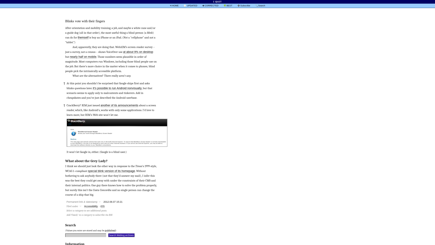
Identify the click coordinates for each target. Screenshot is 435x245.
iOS (102, 206)
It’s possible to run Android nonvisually (117, 88)
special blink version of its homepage (111, 171)
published (110, 230)
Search (261, 5)
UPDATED (192, 5)
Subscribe (245, 5)
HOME (175, 5)
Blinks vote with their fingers (85, 21)
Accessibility (91, 206)
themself (83, 37)
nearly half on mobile (83, 56)
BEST (229, 5)
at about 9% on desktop (138, 51)
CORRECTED (212, 5)
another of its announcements (119, 105)
